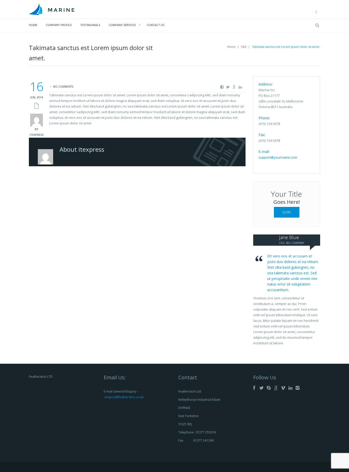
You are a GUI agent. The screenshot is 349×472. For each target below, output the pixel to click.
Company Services (122, 25)
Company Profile (59, 25)
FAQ (244, 47)
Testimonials (90, 25)
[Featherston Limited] (52, 8)
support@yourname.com (278, 157)
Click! (286, 212)
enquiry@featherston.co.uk (124, 397)
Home (33, 25)
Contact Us (155, 25)
